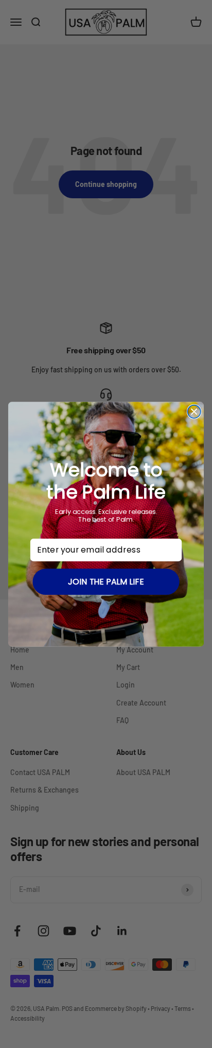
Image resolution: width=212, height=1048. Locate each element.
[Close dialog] (193, 411)
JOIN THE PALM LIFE (106, 581)
